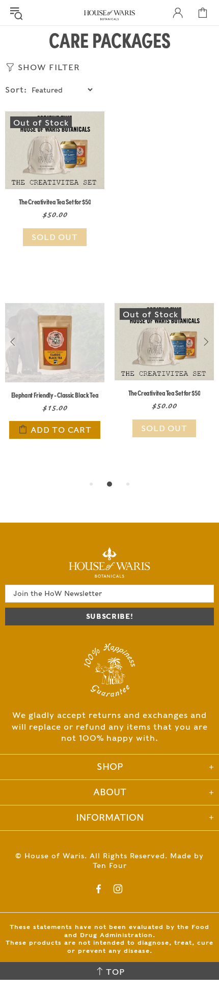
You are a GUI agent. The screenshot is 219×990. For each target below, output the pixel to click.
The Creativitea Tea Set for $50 (55, 201)
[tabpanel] (55, 383)
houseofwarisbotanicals (109, 15)
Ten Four (110, 865)
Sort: (16, 90)
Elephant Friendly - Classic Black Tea (54, 394)
